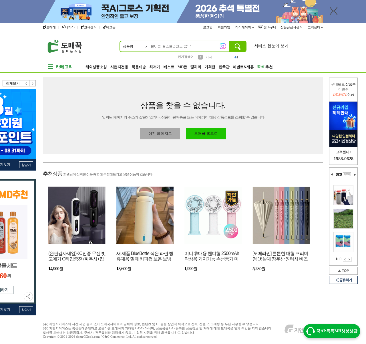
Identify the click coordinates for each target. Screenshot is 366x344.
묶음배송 (139, 67)
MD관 (182, 67)
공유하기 (28, 296)
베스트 (169, 67)
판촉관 (224, 67)
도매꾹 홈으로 (206, 133)
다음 (32, 83)
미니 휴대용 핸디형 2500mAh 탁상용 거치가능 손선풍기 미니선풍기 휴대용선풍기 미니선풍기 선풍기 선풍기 (211, 256)
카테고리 (64, 66)
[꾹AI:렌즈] (222, 46)
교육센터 (90, 27)
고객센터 (314, 27)
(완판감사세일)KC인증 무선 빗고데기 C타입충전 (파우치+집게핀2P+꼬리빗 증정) (77, 256)
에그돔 (111, 27)
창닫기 (26, 165)
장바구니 (269, 27)
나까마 (70, 27)
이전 (26, 83)
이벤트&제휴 (243, 67)
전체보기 (13, 83)
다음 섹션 (355, 174)
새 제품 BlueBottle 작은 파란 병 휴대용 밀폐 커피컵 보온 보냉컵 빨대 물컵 (144, 256)
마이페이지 (243, 27)
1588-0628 (343, 158)
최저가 (154, 67)
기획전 (209, 67)
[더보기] (347, 174)
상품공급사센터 (292, 27)
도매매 (51, 27)
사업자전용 (119, 67)
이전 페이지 (345, 259)
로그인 (208, 27)
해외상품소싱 (96, 67)
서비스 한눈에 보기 (271, 46)
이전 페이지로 (160, 133)
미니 (209, 56)
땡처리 (195, 67)
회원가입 (224, 27)
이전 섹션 (332, 174)
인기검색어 (186, 56)
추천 (264, 67)
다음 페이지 (349, 259)
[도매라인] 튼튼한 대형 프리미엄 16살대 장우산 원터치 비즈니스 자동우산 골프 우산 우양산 (280, 256)
